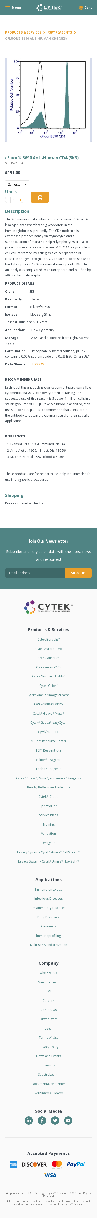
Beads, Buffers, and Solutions (48, 787)
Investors (48, 1065)
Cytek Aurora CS (48, 667)
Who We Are (49, 973)
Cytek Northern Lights (48, 676)
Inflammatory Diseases (48, 908)
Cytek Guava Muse (48, 713)
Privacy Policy (48, 1047)
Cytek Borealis (49, 639)
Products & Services (23, 32)
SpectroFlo (48, 806)
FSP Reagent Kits (48, 750)
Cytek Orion (48, 685)
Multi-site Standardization (48, 945)
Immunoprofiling (48, 935)
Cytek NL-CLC (48, 732)
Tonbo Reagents (48, 769)
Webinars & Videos (49, 1093)
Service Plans (48, 815)
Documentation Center (48, 1084)
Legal (49, 1028)
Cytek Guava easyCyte (48, 722)
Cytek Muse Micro (48, 704)
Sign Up (78, 572)
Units (11, 191)
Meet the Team (48, 982)
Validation (48, 833)
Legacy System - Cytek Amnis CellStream (48, 852)
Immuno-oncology (48, 889)
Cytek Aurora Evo (48, 649)
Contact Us (49, 1010)
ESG (48, 991)
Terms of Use (48, 1037)
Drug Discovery (48, 917)
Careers (48, 1000)
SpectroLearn (48, 1074)
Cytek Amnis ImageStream (48, 695)
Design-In (48, 843)
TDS (35, 364)
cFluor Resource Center (48, 741)
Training (49, 824)
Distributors (48, 1019)
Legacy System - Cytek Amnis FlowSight (48, 861)
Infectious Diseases (48, 898)
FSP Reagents (59, 32)
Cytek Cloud (48, 796)
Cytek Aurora (48, 658)
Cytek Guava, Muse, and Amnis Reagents (48, 778)
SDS (41, 364)
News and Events (48, 1056)
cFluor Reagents (48, 760)
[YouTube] (68, 1120)
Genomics (48, 926)
